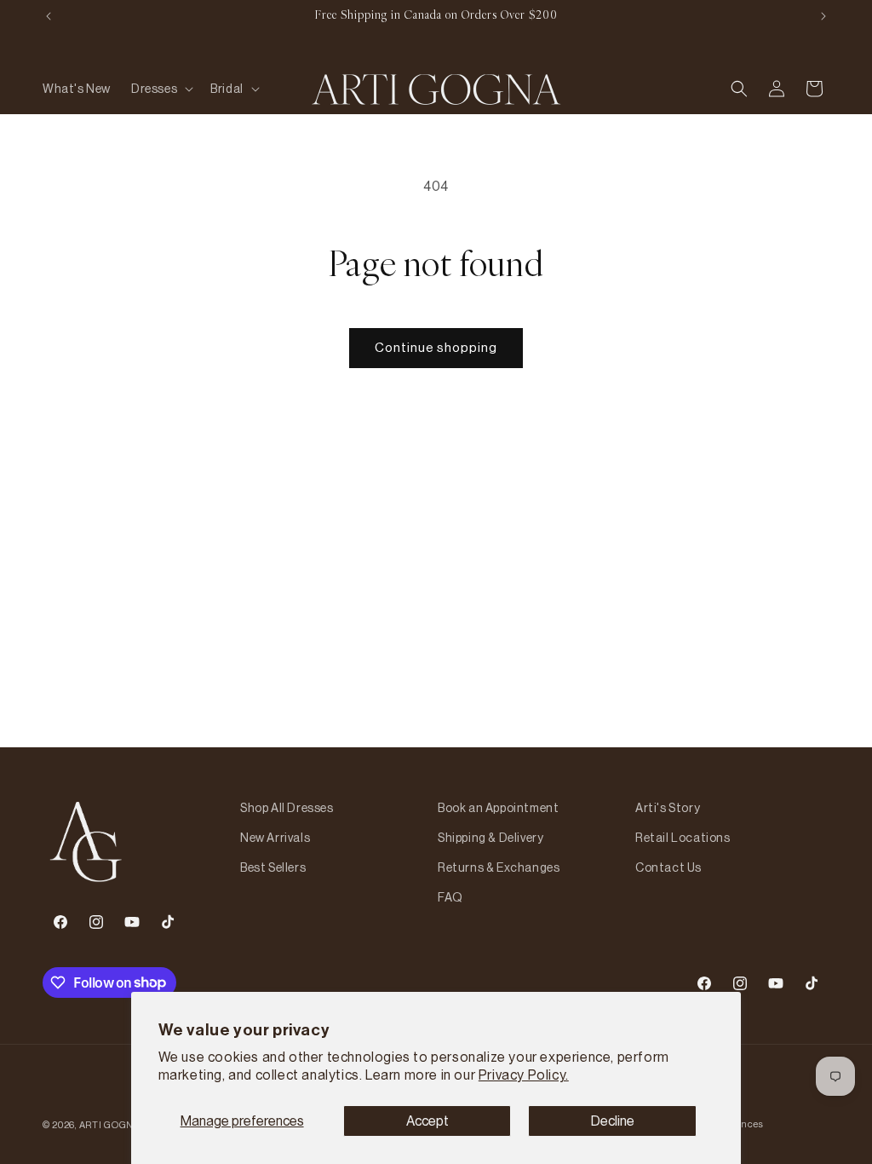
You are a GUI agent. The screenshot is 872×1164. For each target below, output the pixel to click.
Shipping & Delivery (490, 837)
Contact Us (668, 867)
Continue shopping (436, 347)
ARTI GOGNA (110, 1125)
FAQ (450, 897)
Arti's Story (667, 808)
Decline (612, 1120)
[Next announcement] (823, 16)
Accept (427, 1120)
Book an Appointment (498, 808)
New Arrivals (275, 837)
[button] (160, 89)
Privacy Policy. (524, 1074)
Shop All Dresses (287, 808)
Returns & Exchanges (498, 867)
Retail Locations (683, 837)
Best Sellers (273, 867)
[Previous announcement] (48, 16)
